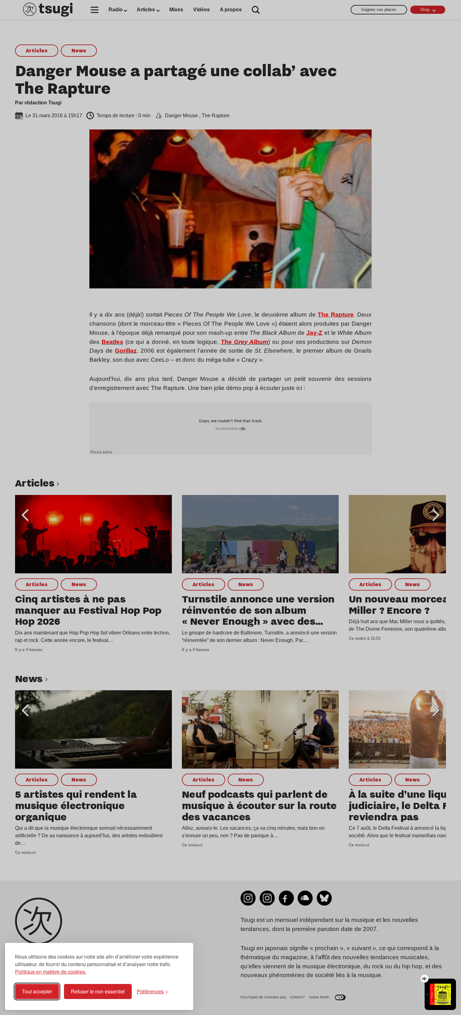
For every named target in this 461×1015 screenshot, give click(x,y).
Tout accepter (37, 991)
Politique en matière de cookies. (50, 971)
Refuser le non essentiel (98, 991)
